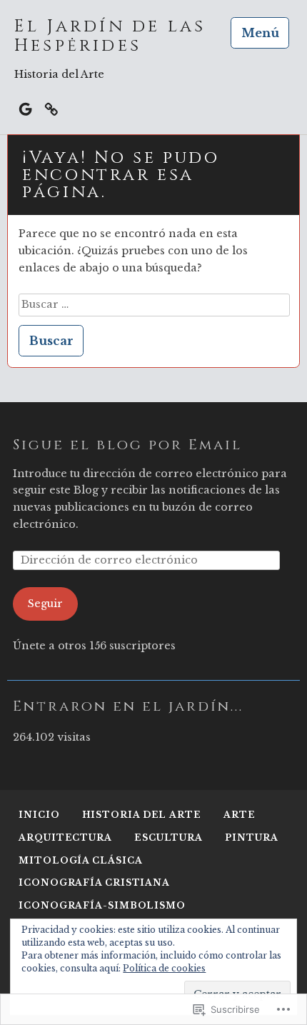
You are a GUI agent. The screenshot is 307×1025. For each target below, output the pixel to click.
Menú (260, 33)
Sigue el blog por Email (127, 444)
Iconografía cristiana (94, 882)
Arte (239, 814)
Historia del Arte (141, 814)
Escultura (168, 837)
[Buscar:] (154, 304)
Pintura (251, 837)
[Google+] (25, 108)
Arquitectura (65, 837)
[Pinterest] (51, 108)
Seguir (45, 603)
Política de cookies (164, 968)
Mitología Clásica (80, 860)
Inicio (39, 814)
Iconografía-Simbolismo (102, 905)
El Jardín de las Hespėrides (110, 36)
